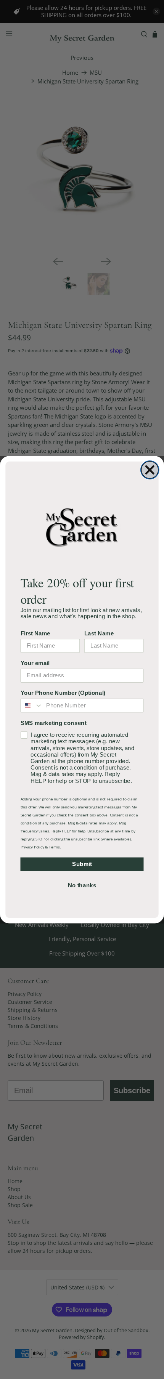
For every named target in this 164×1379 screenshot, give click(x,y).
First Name (35, 633)
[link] (82, 526)
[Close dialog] (150, 470)
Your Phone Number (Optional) (63, 693)
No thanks (82, 885)
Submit (82, 864)
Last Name (99, 633)
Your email (35, 663)
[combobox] (31, 705)
